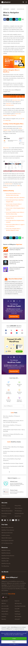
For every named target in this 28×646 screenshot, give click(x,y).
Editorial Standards (6, 508)
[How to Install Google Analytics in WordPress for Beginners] (5, 249)
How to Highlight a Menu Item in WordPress (15, 197)
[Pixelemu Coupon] (6, 492)
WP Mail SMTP (5, 611)
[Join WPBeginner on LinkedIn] (16, 333)
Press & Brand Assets (6, 513)
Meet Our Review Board (7, 511)
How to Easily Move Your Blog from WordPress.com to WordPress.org (16, 262)
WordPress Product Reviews (8, 555)
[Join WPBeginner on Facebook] (6, 330)
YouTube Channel (8, 184)
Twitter (18, 185)
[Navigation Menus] (13, 19)
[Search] (23, 2)
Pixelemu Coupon (14, 490)
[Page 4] (18, 472)
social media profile (9, 105)
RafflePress (17, 611)
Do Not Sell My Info (19, 513)
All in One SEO (5, 606)
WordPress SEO (5, 561)
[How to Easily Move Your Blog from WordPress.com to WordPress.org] (5, 262)
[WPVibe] (14, 345)
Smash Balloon (5, 614)
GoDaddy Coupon (13, 481)
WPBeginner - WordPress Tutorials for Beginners (6, 2)
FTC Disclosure (18, 511)
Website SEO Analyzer (7, 538)
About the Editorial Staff (15, 279)
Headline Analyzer (6, 535)
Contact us (4, 516)
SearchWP (17, 608)
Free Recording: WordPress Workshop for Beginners (13, 456)
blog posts (8, 103)
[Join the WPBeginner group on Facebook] (6, 333)
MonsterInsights (5, 608)
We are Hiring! (11, 593)
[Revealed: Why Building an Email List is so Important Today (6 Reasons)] (5, 255)
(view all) (18, 478)
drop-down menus (16, 100)
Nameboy (4, 619)
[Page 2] (12, 472)
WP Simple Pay (18, 603)
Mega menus (6, 148)
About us (4, 505)
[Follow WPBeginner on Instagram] (22, 330)
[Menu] (26, 2)
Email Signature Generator (7, 540)
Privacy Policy (18, 505)
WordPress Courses (6, 550)
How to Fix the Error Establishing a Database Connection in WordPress (17, 269)
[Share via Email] (22, 19)
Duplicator (17, 601)
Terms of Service (18, 508)
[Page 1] (9, 472)
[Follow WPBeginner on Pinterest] (11, 333)
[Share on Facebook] (4, 19)
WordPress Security (6, 563)
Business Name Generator (7, 527)
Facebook (5, 187)
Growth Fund (18, 516)
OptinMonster (5, 601)
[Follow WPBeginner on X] (11, 330)
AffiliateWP (17, 619)
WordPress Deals (5, 558)
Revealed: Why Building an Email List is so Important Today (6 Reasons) (16, 255)
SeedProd (4, 616)
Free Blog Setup (5, 566)
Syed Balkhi (4, 585)
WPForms (4, 603)
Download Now (14, 316)
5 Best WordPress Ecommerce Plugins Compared (13, 463)
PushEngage (17, 614)
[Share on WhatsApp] (19, 19)
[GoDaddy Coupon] (6, 483)
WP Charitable (18, 616)
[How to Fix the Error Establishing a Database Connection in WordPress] (5, 269)
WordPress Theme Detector (8, 530)
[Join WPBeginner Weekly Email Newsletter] (22, 333)
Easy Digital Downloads (20, 606)
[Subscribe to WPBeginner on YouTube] (16, 330)
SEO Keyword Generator (7, 532)
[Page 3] (15, 472)
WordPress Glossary (6, 553)
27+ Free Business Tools (7, 543)
